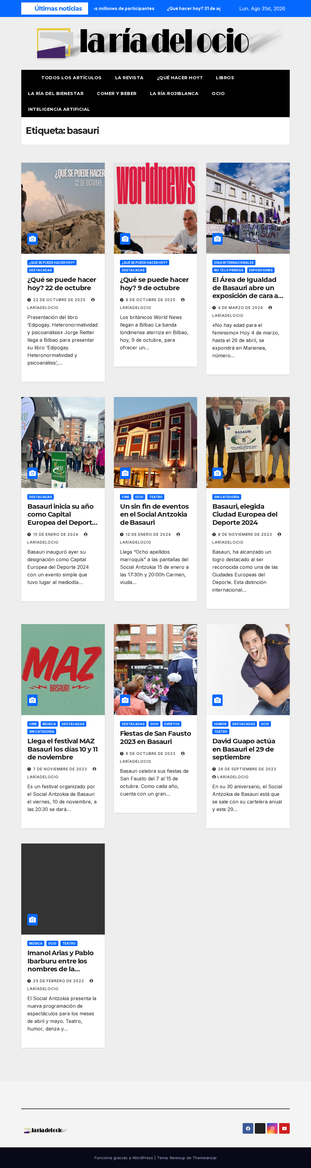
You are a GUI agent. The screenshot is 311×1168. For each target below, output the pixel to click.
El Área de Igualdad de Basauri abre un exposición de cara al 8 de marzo (246, 292)
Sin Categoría (226, 497)
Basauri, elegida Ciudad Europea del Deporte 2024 (244, 514)
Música (49, 724)
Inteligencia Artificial (59, 109)
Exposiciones (261, 270)
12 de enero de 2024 (149, 534)
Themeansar (205, 1157)
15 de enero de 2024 (56, 534)
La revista (129, 77)
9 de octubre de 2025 (151, 299)
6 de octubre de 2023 (151, 753)
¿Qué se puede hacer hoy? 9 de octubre (154, 284)
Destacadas (40, 270)
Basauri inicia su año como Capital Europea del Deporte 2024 (61, 518)
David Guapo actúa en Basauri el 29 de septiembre (243, 749)
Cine (125, 497)
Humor (220, 724)
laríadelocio (233, 777)
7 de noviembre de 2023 (60, 769)
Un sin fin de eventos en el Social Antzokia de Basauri (154, 514)
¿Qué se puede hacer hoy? (52, 262)
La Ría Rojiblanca (174, 93)
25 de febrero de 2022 (59, 981)
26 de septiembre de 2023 (247, 769)
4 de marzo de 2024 (241, 307)
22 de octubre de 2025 (60, 299)
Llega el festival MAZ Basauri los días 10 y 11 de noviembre (62, 749)
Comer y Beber (117, 93)
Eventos (171, 724)
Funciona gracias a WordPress (124, 1157)
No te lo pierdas (228, 270)
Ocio (219, 93)
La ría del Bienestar (56, 93)
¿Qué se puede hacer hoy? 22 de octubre (61, 284)
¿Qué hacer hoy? (180, 77)
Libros (225, 77)
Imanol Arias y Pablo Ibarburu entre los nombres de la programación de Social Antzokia (60, 969)
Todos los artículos (71, 77)
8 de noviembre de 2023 (245, 534)
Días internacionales (234, 262)
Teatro (155, 497)
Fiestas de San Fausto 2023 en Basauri (155, 737)
